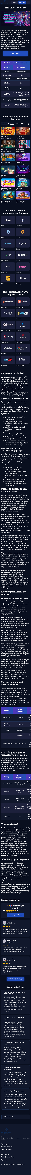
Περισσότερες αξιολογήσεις (15, 978)
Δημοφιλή (4, 123)
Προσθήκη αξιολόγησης (15, 915)
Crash (19, 123)
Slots (25, 123)
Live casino (12, 123)
